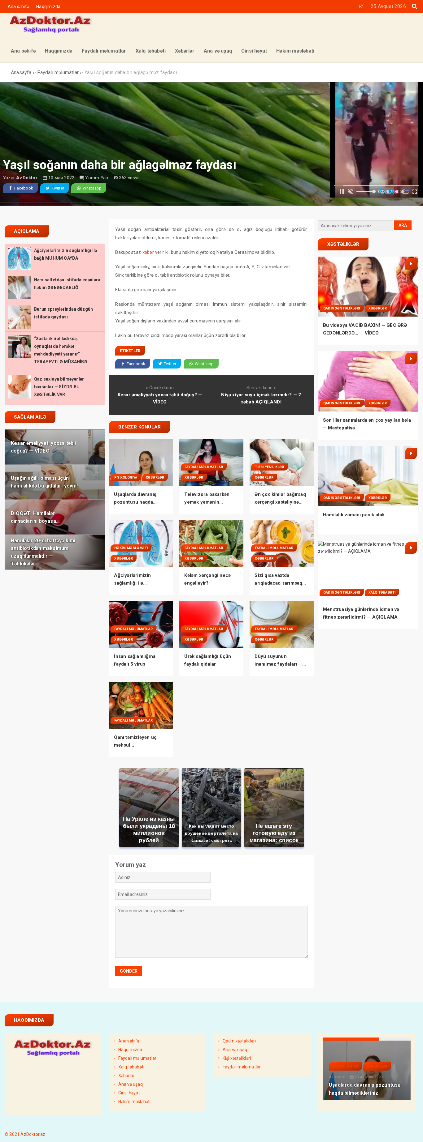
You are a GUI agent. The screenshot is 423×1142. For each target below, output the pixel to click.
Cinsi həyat (129, 1092)
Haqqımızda (48, 6)
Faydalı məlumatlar (204, 467)
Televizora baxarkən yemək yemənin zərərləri (206, 502)
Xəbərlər (155, 477)
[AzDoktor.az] (51, 33)
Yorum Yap (96, 178)
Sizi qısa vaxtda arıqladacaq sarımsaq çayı (278, 583)
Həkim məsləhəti (131, 548)
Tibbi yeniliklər (269, 467)
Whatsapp (91, 188)
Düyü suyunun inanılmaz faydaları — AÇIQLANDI (278, 664)
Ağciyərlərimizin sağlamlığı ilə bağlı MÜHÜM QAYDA (138, 583)
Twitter (57, 188)
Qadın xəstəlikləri (341, 308)
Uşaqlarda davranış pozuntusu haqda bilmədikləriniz (135, 502)
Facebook (23, 188)
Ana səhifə (18, 6)
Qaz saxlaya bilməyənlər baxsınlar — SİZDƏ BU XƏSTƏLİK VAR (59, 387)
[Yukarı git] (412, 1131)
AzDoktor (26, 178)
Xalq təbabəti (382, 592)
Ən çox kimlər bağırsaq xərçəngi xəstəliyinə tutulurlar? (280, 502)
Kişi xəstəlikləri (237, 1058)
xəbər (148, 252)
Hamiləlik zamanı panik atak (354, 515)
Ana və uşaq (130, 1084)
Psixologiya (125, 477)
